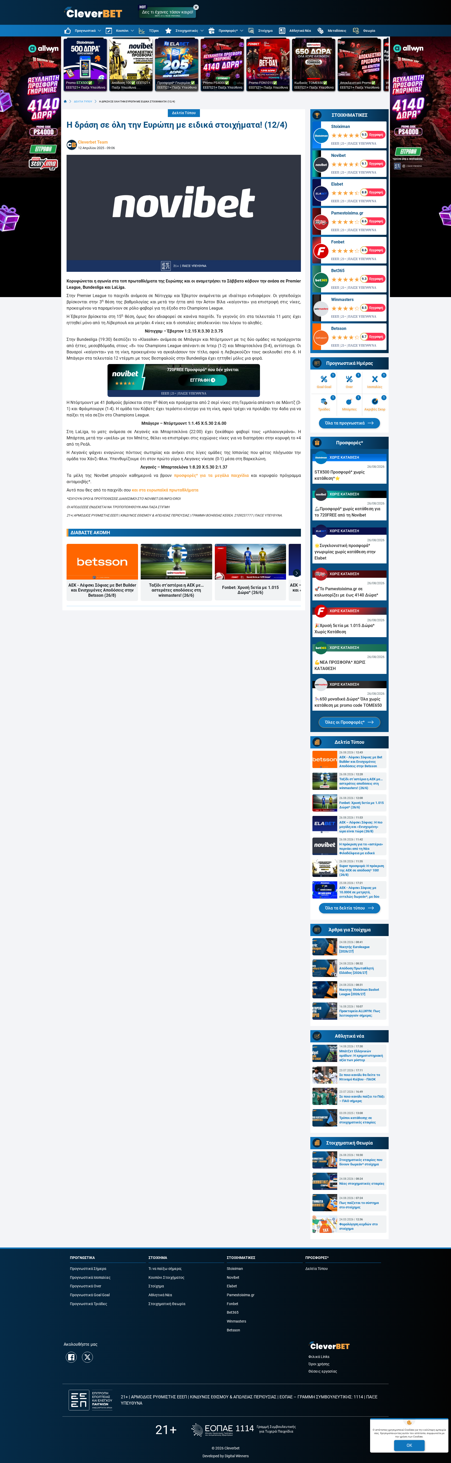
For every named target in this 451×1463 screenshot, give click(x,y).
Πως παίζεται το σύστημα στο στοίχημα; (359, 1205)
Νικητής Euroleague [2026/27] (354, 949)
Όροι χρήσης (319, 1364)
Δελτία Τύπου (184, 113)
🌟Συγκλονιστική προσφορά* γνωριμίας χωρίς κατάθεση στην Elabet (345, 552)
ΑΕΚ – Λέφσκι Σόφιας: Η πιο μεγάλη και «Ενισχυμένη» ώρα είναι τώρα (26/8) (360, 826)
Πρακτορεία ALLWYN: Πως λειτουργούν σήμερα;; (359, 1013)
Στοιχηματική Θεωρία (167, 1304)
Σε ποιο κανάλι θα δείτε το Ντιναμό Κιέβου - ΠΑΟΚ (359, 1077)
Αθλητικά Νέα (160, 1295)
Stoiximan (340, 126)
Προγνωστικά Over (85, 1286)
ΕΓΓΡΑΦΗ (200, 380)
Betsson (338, 328)
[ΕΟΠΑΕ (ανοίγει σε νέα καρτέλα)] (243, 1430)
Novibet (338, 155)
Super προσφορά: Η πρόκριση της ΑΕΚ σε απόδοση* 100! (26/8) (361, 870)
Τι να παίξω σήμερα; (165, 1269)
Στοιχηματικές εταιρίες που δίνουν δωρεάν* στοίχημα (360, 1162)
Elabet (337, 184)
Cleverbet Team (93, 142)
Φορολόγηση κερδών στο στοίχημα (358, 1226)
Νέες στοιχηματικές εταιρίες (361, 1183)
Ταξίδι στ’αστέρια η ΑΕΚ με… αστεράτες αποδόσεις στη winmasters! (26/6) (176, 590)
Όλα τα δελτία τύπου (345, 908)
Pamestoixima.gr (347, 213)
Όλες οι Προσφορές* (345, 722)
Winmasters (342, 299)
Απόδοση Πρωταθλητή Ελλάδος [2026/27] (356, 970)
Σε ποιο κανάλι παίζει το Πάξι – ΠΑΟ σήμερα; (361, 1099)
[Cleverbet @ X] (87, 1357)
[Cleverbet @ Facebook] (71, 1357)
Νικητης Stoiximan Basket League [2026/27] (359, 992)
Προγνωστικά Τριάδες (88, 1304)
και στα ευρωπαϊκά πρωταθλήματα (165, 490)
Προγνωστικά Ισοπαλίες (90, 1277)
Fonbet (337, 241)
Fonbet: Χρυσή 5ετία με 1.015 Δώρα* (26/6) (250, 590)
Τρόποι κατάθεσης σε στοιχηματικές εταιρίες (357, 1120)
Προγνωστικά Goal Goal (90, 1295)
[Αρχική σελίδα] (65, 101)
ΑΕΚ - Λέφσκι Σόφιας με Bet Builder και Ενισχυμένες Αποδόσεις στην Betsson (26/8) (102, 590)
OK (409, 1445)
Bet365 (338, 270)
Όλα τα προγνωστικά (345, 423)
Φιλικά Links (318, 1357)
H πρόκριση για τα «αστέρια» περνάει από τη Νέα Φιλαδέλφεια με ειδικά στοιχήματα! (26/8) (361, 848)
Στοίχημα (156, 1286)
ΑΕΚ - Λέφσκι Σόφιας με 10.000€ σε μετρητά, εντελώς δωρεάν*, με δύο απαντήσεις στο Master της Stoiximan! (360, 892)
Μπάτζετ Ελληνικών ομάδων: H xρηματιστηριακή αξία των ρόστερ (361, 1055)
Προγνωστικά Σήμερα (88, 1269)
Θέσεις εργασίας (322, 1371)
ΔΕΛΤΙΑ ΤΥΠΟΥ (83, 101)
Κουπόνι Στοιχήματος (167, 1277)
